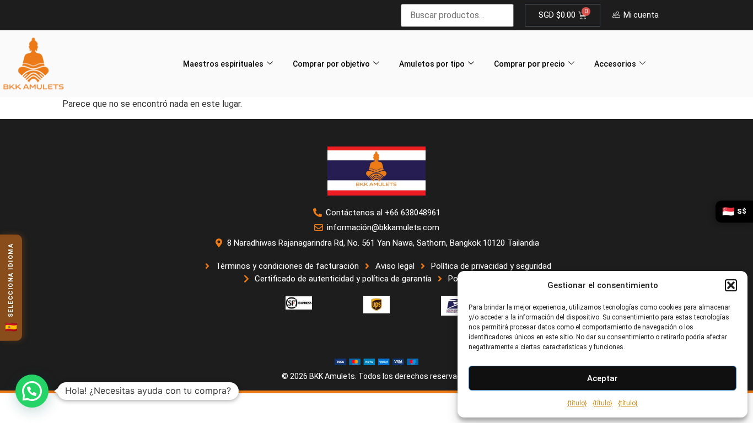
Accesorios (615, 63)
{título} (577, 403)
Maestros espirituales (223, 63)
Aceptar (602, 378)
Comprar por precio (529, 63)
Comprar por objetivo (331, 63)
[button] (730, 285)
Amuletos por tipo (432, 63)
